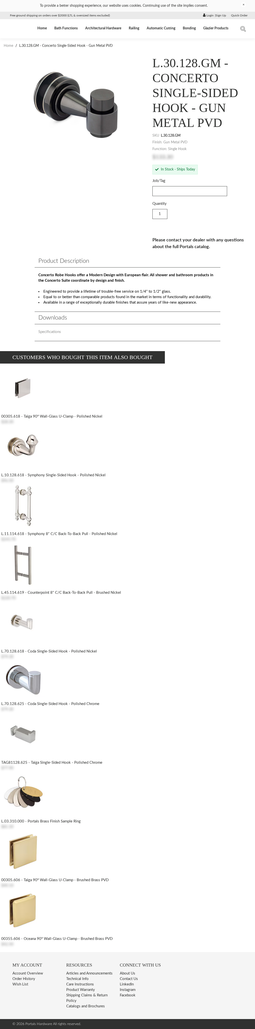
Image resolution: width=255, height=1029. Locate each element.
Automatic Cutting (161, 28)
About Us (127, 973)
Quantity (159, 204)
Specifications (49, 332)
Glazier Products (215, 28)
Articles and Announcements (89, 973)
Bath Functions (66, 28)
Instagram (127, 990)
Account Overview (27, 973)
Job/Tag (158, 181)
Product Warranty (80, 990)
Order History (23, 979)
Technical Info (77, 979)
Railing (134, 28)
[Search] (243, 30)
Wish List (20, 984)
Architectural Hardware (103, 28)
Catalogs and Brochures (85, 1006)
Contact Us (129, 979)
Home (42, 28)
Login (210, 15)
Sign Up (221, 15)
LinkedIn (127, 984)
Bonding (189, 28)
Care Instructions (80, 984)
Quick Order (239, 15)
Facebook (127, 995)
